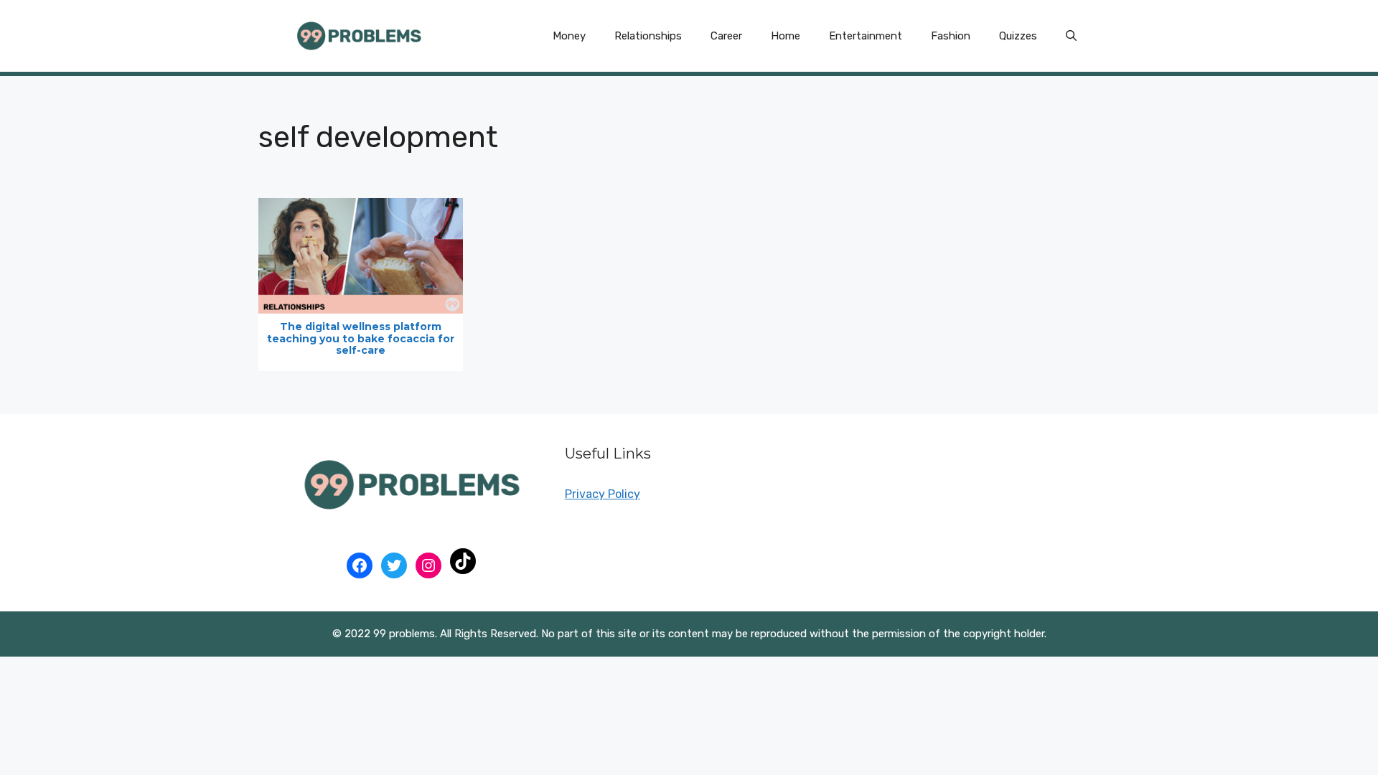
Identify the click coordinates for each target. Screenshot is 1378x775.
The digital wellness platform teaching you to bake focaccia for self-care (360, 338)
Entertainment (865, 35)
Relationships (648, 35)
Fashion (950, 35)
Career (726, 35)
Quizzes (1018, 35)
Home (785, 35)
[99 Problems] (359, 35)
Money (569, 35)
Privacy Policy (602, 494)
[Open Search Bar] (1071, 35)
